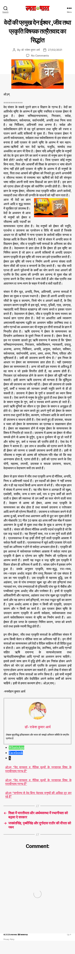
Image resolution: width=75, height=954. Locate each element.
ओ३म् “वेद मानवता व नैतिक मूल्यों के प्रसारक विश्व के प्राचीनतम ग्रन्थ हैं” (38, 769)
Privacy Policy (8, 939)
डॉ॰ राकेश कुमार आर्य (30, 49)
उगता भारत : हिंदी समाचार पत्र (19, 935)
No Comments (40, 55)
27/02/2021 (55, 49)
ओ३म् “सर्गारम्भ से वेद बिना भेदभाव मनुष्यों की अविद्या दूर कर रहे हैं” (38, 795)
